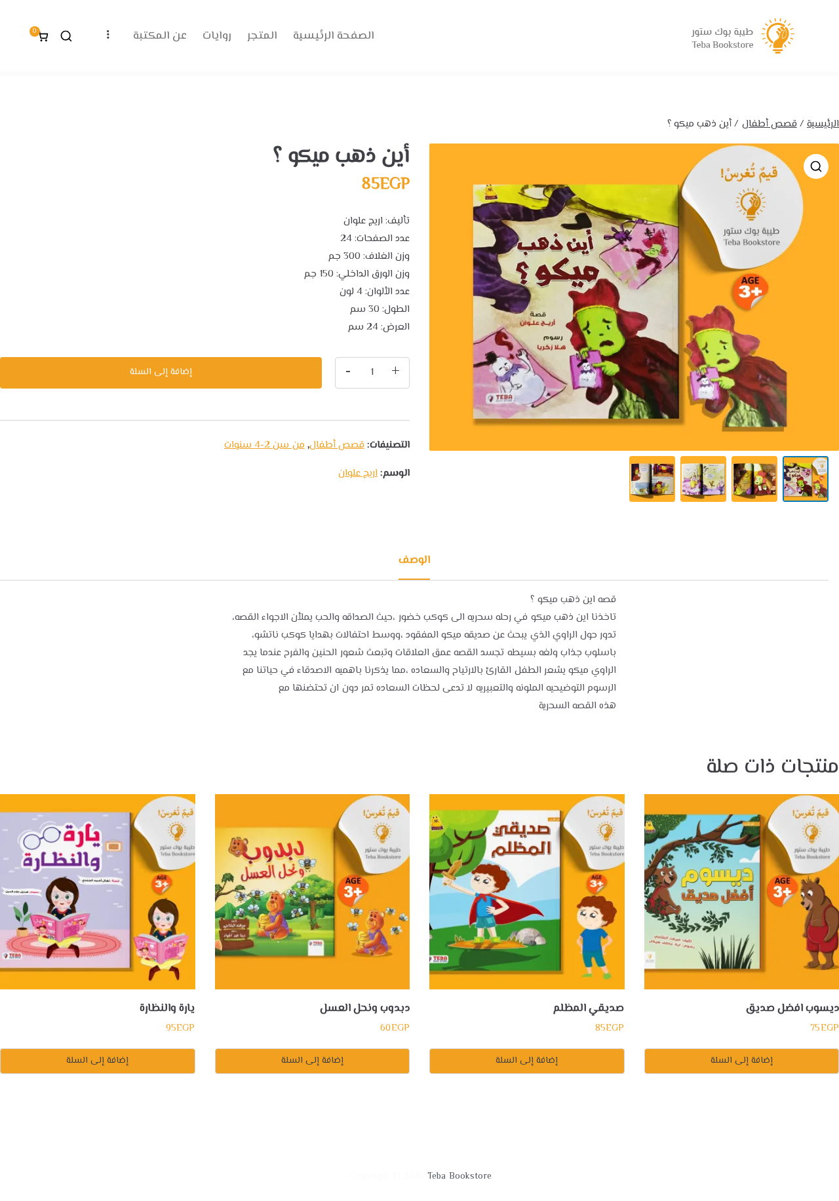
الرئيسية (823, 124)
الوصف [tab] (414, 560)
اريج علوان (358, 473)
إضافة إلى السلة (161, 372)
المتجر (262, 36)
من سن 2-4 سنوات (264, 445)
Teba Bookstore (459, 1177)
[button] (816, 166)
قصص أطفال (769, 124)
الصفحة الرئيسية (333, 36)
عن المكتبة (160, 36)
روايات (217, 36)
